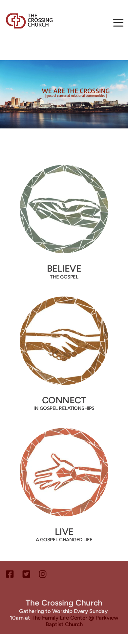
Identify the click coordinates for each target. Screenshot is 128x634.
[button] (118, 23)
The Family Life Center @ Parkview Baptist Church (76, 620)
